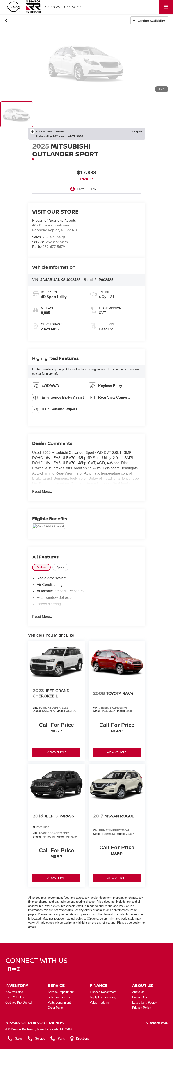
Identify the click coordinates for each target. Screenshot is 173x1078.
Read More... (42, 491)
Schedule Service (59, 997)
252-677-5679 (54, 237)
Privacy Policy (141, 1007)
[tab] (41, 567)
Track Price (90, 188)
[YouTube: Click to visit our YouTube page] (14, 969)
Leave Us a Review (144, 1002)
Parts (61, 1038)
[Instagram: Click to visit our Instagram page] (18, 969)
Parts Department (59, 1002)
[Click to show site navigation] (166, 7)
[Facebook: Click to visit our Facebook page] (9, 969)
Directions (82, 1038)
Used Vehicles (14, 997)
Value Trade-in (99, 1002)
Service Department (61, 992)
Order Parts (55, 1007)
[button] (6, 20)
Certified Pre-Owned (18, 1002)
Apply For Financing (103, 997)
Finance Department (103, 992)
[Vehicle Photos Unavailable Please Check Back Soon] (86, 62)
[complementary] (159, 1064)
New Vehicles (14, 992)
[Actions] (137, 150)
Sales (19, 1038)
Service (40, 1038)
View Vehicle (56, 752)
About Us (138, 992)
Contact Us (139, 997)
